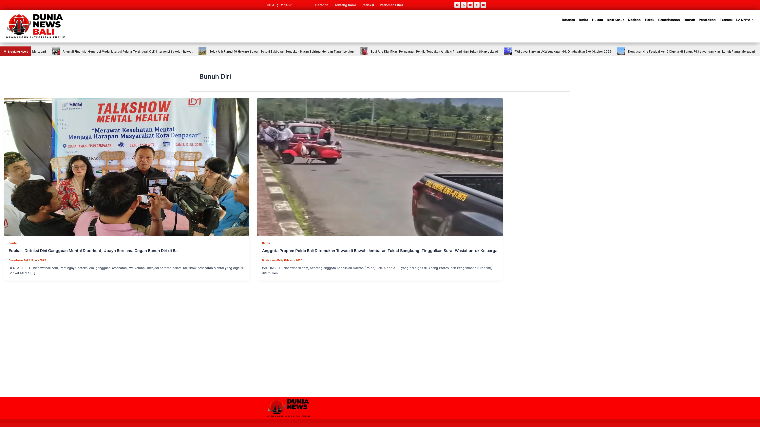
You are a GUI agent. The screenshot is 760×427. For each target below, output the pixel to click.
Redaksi (368, 5)
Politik (649, 20)
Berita (583, 20)
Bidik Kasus (615, 20)
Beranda (321, 5)
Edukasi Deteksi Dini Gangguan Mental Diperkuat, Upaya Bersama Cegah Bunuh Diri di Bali (94, 250)
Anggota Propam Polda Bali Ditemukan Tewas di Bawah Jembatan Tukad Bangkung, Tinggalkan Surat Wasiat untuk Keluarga (379, 250)
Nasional (634, 20)
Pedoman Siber (391, 5)
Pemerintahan (669, 20)
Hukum (597, 20)
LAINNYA (743, 20)
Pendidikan (707, 20)
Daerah (689, 20)
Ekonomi (725, 20)
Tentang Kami (345, 5)
